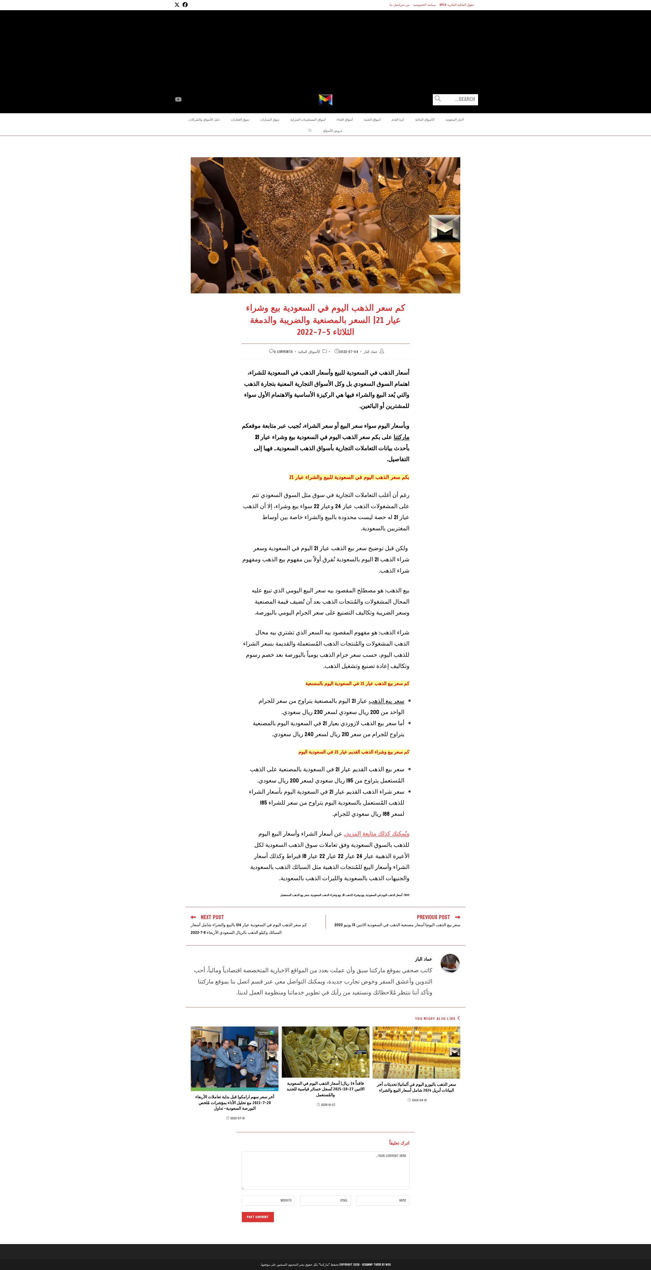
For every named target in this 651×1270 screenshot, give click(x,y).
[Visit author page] (450, 963)
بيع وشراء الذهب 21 (353, 895)
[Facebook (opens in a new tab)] (184, 5)
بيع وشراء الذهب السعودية (326, 895)
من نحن (405, 5)
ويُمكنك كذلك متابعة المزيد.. (376, 834)
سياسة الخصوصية (424, 5)
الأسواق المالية (309, 352)
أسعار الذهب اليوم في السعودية (384, 895)
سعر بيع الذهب (386, 701)
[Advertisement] (325, 56)
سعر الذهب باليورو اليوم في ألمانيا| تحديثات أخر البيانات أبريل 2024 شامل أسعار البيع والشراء (416, 1087)
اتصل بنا (395, 5)
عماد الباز (370, 352)
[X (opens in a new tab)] (177, 5)
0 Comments (283, 352)
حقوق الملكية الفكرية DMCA (457, 5)
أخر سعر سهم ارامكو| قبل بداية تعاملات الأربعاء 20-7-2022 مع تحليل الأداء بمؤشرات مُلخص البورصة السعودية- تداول (234, 1103)
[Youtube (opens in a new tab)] (178, 99)
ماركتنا (401, 437)
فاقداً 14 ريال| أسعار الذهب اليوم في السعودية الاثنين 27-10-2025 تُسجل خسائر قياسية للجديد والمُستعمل (325, 1089)
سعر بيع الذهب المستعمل (294, 895)
